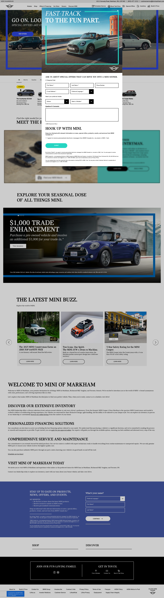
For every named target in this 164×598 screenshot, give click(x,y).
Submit (56, 145)
